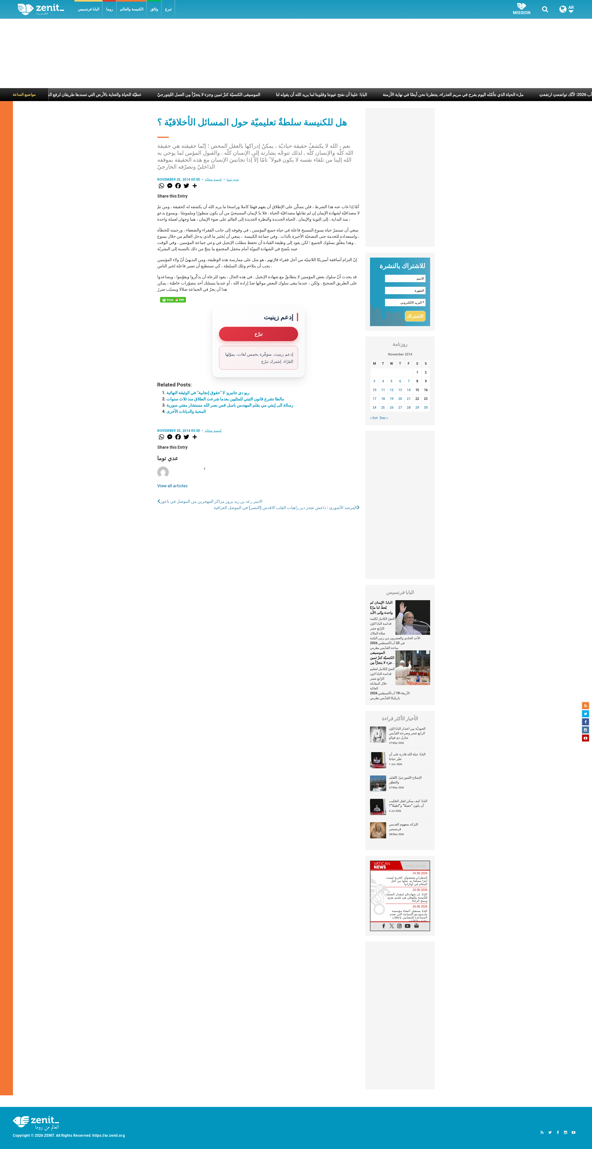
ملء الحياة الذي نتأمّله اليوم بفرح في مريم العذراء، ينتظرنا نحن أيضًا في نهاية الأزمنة (405, 94)
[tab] (385, 865)
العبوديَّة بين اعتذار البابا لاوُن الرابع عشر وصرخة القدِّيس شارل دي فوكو (407, 733)
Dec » (384, 418)
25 (383, 407)
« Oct (374, 418)
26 (391, 407)
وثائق (154, 9)
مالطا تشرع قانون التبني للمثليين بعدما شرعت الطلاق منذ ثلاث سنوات (225, 398)
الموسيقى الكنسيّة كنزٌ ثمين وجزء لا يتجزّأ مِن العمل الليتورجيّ (161, 94)
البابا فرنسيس (88, 9)
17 (374, 399)
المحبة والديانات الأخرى (186, 411)
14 (408, 390)
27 (400, 407)
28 (408, 407)
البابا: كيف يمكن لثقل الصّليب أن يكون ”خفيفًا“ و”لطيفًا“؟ (408, 803)
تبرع (168, 9)
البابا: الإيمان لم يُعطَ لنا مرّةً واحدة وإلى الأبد (381, 607)
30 (426, 407)
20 (400, 399)
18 (383, 399)
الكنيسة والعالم (131, 9)
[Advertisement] (296, 53)
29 (417, 407)
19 (391, 399)
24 (374, 407)
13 (400, 390)
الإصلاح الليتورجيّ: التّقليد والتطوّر (405, 780)
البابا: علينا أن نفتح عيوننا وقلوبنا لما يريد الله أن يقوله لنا (274, 94)
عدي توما (233, 179)
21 (408, 399)
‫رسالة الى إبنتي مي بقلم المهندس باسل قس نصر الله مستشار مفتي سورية (229, 405)
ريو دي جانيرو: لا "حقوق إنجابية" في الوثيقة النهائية (208, 392)
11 (383, 390)
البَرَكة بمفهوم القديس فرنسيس (403, 826)
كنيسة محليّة (213, 179)
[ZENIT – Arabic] (46, 9)
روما (109, 9)
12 (391, 390)
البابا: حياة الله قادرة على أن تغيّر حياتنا (407, 756)
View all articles (172, 485)
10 (374, 390)
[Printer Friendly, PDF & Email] (173, 300)
